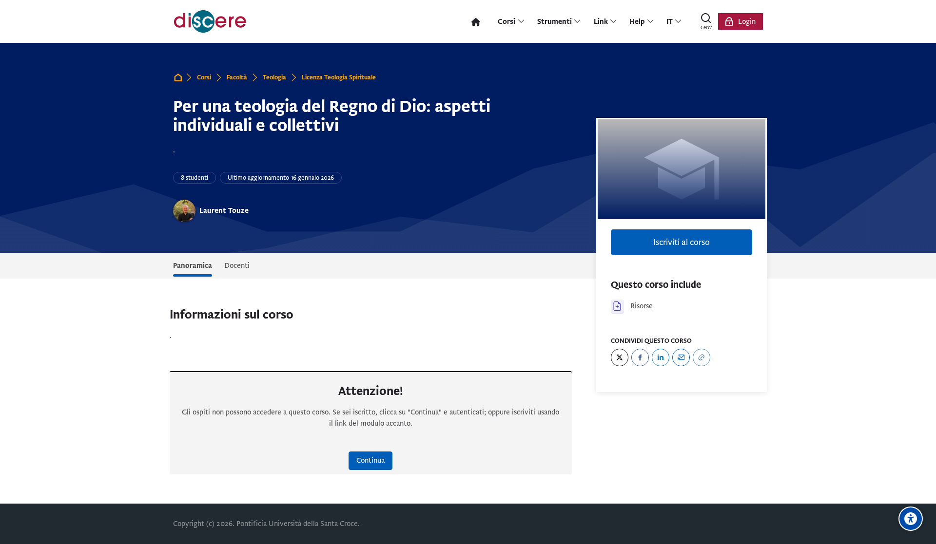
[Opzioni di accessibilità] (910, 518)
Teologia (274, 77)
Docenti (237, 265)
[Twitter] (619, 357)
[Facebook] (640, 357)
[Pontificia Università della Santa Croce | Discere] (210, 21)
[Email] (681, 357)
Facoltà (237, 77)
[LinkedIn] (660, 357)
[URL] (701, 357)
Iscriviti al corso (681, 242)
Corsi (204, 77)
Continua (370, 460)
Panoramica (192, 265)
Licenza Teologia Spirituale (339, 77)
